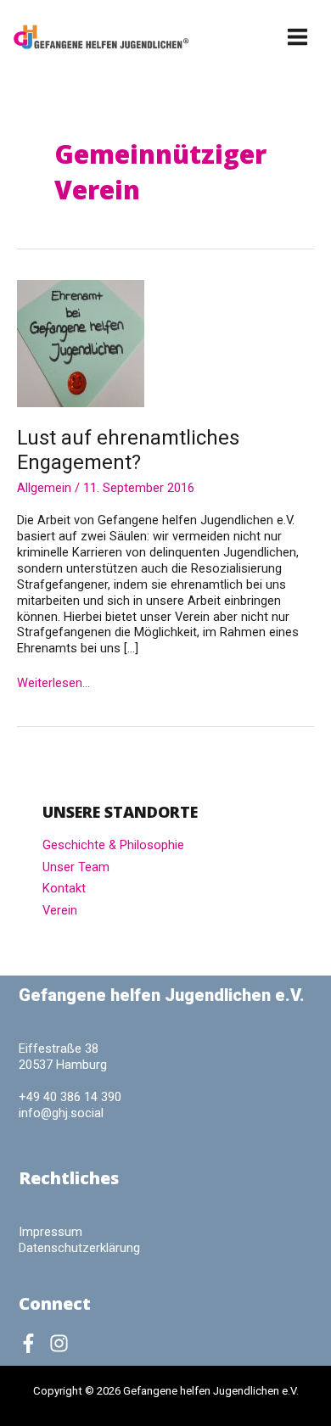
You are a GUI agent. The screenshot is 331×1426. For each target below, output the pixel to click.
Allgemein (44, 487)
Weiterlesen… (53, 683)
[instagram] (62, 1343)
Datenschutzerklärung (79, 1247)
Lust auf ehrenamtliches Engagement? (128, 450)
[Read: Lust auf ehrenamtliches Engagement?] (80, 342)
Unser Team (75, 867)
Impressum (50, 1231)
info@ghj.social (61, 1113)
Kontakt (64, 888)
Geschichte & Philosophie (113, 845)
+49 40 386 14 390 (70, 1096)
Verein (59, 910)
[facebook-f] (32, 1343)
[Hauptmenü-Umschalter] (298, 37)
